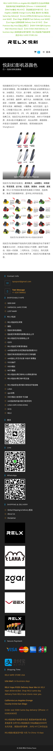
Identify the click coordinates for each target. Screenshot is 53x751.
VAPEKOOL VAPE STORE (17, 307)
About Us (11, 514)
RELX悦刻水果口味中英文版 (18, 378)
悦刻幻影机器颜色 (14, 69)
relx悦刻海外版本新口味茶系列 (19, 401)
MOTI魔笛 (11, 370)
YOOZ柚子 (11, 362)
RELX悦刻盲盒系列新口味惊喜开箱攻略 (22, 385)
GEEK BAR (11, 303)
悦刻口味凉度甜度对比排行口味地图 (21, 354)
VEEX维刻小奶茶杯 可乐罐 (17, 397)
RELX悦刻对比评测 (14, 322)
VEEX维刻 (11, 366)
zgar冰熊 (10, 393)
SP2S (9, 409)
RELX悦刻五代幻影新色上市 (18, 338)
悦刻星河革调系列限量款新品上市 (20, 334)
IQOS (9, 342)
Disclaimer (11, 518)
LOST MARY (12, 311)
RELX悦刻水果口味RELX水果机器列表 (22, 374)
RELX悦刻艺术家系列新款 (17, 346)
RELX (9, 413)
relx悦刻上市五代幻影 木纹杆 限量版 (21, 358)
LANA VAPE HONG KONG (17, 405)
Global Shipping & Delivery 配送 (20, 510)
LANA (9, 389)
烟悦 (9, 326)
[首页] (3, 69)
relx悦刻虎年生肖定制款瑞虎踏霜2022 (22, 350)
